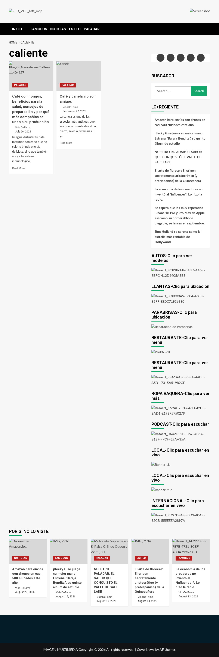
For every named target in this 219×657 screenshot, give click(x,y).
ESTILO (75, 29)
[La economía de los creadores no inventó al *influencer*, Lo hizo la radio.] (191, 551)
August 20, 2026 (25, 592)
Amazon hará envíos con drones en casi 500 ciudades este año (180, 122)
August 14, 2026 (147, 601)
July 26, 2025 (23, 131)
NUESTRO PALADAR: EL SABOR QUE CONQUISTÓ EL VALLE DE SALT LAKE (178, 157)
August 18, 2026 (106, 601)
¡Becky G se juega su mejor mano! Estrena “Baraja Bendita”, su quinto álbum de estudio (180, 138)
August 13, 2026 (188, 596)
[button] (207, 28)
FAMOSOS (39, 29)
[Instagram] (181, 58)
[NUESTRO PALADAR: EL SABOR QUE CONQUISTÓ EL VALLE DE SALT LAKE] (109, 551)
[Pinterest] (201, 58)
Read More (18, 168)
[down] (24, 29)
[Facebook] (160, 58)
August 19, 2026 (65, 596)
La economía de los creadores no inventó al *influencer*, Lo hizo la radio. (179, 194)
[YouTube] (191, 58)
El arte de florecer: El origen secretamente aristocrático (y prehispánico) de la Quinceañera (178, 176)
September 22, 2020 (74, 111)
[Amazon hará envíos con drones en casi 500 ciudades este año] (28, 551)
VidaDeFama (23, 127)
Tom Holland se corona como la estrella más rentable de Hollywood (178, 237)
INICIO (17, 29)
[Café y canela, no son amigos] (78, 76)
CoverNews (145, 649)
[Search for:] (173, 91)
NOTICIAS (58, 29)
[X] (171, 58)
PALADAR (91, 29)
